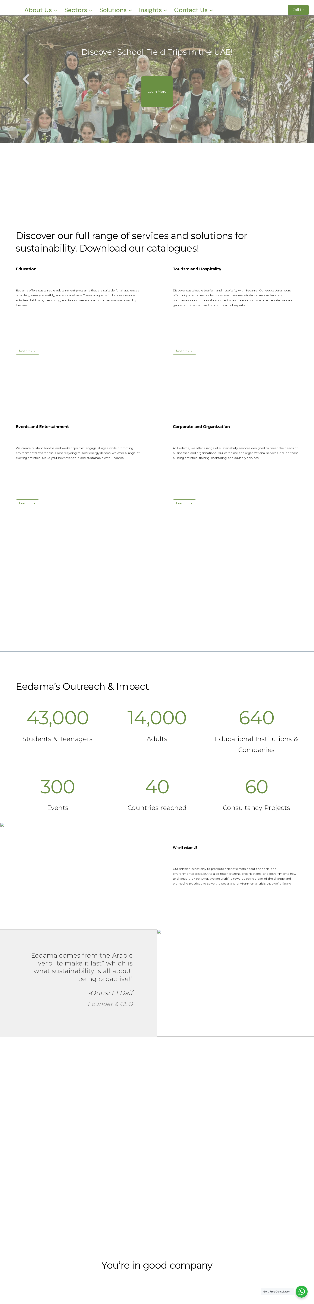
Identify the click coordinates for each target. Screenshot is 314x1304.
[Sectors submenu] (90, 10)
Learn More (157, 92)
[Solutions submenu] (130, 10)
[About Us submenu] (55, 10)
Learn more (27, 350)
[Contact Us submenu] (211, 10)
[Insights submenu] (165, 10)
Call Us (298, 10)
